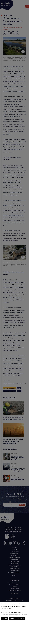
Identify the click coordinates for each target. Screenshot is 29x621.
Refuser (12, 618)
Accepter (5, 618)
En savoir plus (21, 618)
